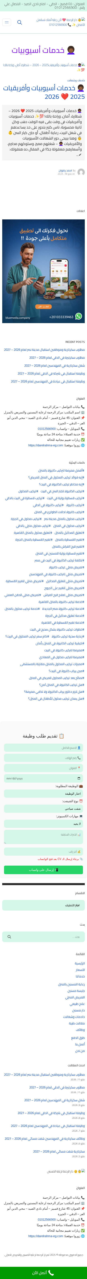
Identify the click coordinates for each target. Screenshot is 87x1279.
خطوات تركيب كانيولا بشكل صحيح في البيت (56, 629)
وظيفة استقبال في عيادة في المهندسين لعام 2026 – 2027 (48, 381)
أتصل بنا (80, 1044)
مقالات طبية (77, 1023)
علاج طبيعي (77, 1004)
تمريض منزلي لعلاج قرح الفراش (63, 595)
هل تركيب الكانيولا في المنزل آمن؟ (60, 684)
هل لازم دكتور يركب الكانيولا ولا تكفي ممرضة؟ (53, 691)
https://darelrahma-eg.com (45, 445)
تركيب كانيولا (74, 505)
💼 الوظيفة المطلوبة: (69, 786)
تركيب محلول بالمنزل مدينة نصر (63, 518)
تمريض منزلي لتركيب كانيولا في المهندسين (55, 574)
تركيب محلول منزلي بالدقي (32, 525)
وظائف (80, 1030)
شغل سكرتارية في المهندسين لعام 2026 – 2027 (54, 365)
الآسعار (80, 970)
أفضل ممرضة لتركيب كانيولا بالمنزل (60, 470)
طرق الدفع (78, 1038)
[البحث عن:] (43, 937)
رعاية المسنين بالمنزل (71, 984)
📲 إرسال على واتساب (43, 870)
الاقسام (78, 905)
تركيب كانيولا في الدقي (47, 505)
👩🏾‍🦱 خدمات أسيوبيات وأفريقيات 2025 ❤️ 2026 (44, 92)
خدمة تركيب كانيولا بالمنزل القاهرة (60, 601)
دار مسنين (78, 1010)
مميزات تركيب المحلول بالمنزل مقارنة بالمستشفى (51, 664)
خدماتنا (80, 976)
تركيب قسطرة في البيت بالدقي (23, 498)
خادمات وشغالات (76, 80)
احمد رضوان (65, 170)
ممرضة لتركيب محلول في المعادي (60, 657)
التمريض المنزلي (75, 997)
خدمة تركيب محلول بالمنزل (21, 608)
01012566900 (47, 428)
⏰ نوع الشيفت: (72, 801)
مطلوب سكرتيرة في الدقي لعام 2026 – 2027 (57, 358)
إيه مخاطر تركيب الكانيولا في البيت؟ (60, 484)
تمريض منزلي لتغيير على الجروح (63, 588)
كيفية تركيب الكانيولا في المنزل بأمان (59, 643)
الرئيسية (80, 963)
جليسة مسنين (76, 991)
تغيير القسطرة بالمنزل (68, 539)
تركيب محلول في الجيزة (25, 518)
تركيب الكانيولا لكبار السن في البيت (61, 491)
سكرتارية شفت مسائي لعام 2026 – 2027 (59, 1151)
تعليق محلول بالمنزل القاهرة (32, 532)
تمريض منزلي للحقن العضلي (21, 595)
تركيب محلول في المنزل (67, 525)
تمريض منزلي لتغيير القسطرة (24, 581)
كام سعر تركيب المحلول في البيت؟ (26, 636)
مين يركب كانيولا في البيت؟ (65, 671)
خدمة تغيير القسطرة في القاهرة (61, 622)
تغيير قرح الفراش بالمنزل (67, 546)
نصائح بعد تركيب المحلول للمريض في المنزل (55, 677)
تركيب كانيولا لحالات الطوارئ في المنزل (58, 512)
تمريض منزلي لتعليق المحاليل (64, 581)
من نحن (80, 1051)
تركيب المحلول (27, 491)
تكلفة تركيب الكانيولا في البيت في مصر (58, 560)
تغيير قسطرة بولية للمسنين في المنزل (58, 553)
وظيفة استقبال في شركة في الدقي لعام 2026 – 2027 (51, 373)
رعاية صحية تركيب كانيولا (67, 636)
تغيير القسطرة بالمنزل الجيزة (33, 539)
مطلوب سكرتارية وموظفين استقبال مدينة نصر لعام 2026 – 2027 (44, 350)
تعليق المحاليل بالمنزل (68, 532)
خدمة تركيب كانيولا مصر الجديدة (62, 608)
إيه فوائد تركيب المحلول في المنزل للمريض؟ (55, 477)
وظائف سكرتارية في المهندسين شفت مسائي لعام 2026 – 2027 (45, 1139)
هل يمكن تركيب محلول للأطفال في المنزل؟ (55, 698)
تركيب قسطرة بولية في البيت (64, 498)
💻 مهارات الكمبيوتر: (69, 816)
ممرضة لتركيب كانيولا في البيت (63, 650)
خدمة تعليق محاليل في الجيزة (63, 615)
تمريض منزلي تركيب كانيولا (65, 567)
